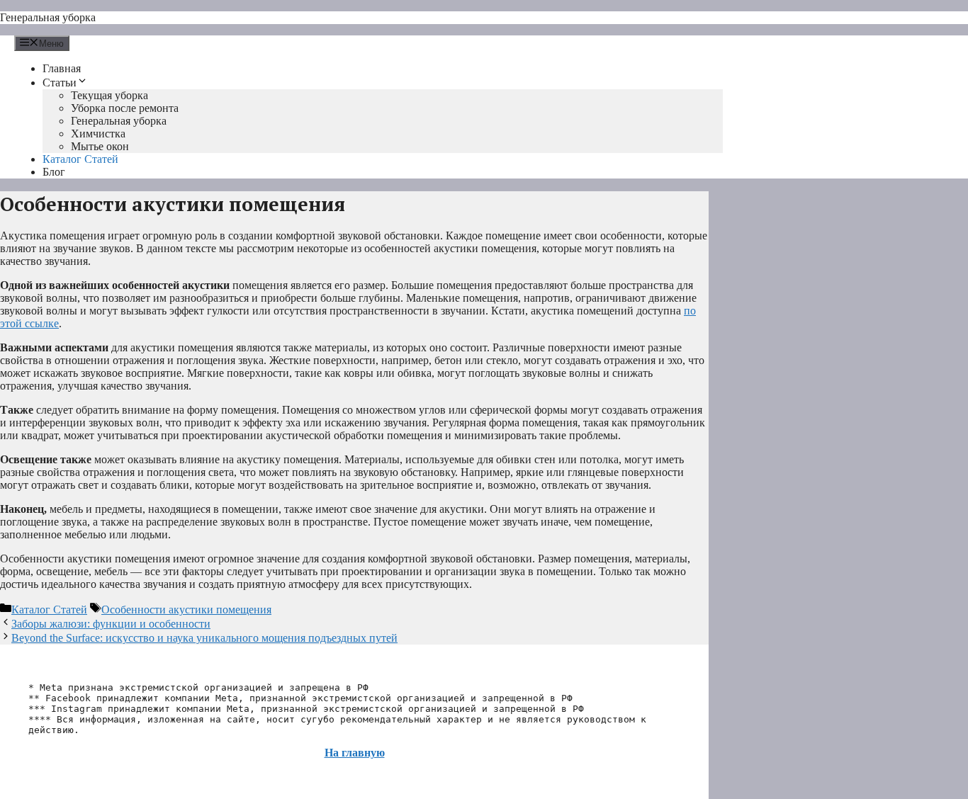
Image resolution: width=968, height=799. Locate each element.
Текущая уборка (109, 95)
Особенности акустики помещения (186, 610)
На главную (355, 753)
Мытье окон (100, 146)
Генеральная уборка (48, 17)
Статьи (60, 82)
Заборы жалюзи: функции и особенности (110, 624)
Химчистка (98, 134)
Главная (62, 68)
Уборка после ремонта (125, 108)
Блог (54, 172)
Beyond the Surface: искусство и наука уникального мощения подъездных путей (204, 638)
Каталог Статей (80, 159)
